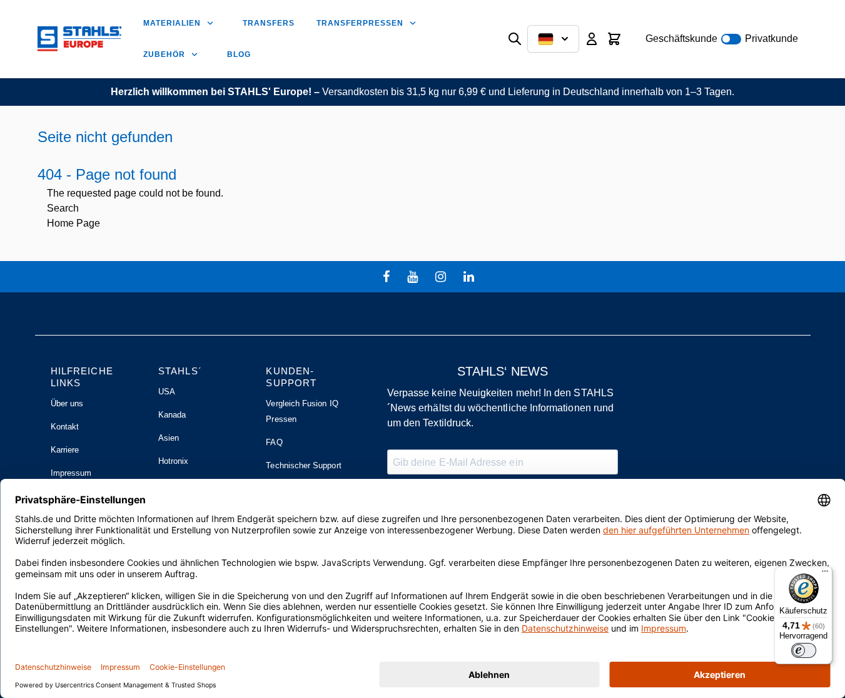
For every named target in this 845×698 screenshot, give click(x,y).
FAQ (274, 442)
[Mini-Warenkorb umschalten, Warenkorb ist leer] (614, 39)
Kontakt (65, 426)
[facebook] (388, 277)
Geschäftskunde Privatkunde (721, 38)
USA (166, 391)
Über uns (67, 403)
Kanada (172, 414)
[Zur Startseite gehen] (79, 39)
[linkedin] (470, 277)
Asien (168, 438)
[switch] (803, 650)
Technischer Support (303, 465)
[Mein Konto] (592, 39)
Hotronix (173, 461)
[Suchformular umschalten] (515, 39)
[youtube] (414, 277)
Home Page (73, 223)
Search (63, 208)
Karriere (65, 449)
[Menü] (824, 574)
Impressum (71, 473)
